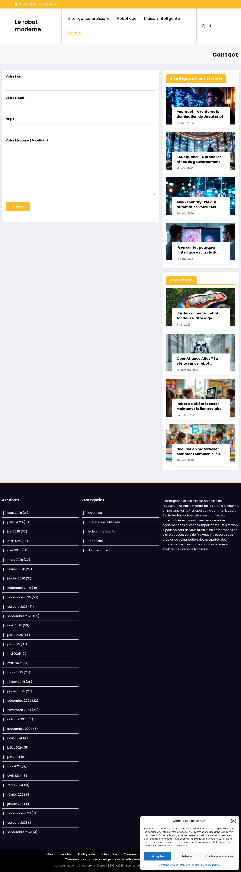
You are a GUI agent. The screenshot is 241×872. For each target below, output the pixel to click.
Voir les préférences (219, 856)
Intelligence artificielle (89, 18)
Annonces (95, 513)
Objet (10, 119)
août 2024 (14, 738)
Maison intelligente (162, 18)
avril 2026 (14, 550)
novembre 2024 (19, 710)
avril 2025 (14, 663)
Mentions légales (168, 865)
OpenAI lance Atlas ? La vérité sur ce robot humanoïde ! (197, 361)
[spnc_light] (211, 25)
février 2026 (16, 569)
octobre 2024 (17, 719)
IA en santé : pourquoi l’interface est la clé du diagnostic (197, 250)
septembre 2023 (19, 832)
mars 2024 (15, 785)
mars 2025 (15, 672)
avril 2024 (14, 776)
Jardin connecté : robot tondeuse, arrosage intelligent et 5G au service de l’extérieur (200, 316)
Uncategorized (99, 550)
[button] (233, 821)
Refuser (187, 856)
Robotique (127, 18)
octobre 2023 (17, 823)
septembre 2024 (19, 729)
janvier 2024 (16, 804)
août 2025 (14, 625)
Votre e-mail (15, 98)
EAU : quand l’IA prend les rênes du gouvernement (199, 159)
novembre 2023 (19, 813)
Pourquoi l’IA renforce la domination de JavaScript (200, 114)
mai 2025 (14, 654)
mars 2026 (15, 560)
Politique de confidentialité (97, 854)
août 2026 (14, 513)
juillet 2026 (15, 522)
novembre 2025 (19, 597)
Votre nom (14, 76)
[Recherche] (203, 26)
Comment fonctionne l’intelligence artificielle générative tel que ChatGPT (119, 859)
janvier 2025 (16, 691)
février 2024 (16, 794)
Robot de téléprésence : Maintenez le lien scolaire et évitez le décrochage (199, 406)
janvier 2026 (16, 578)
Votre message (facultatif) (27, 140)
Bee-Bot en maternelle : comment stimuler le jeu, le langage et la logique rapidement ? (201, 451)
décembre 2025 (19, 588)
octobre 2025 (17, 607)
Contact (76, 32)
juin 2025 (13, 644)
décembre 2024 (19, 700)
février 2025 (16, 682)
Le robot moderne (28, 25)
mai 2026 (14, 541)
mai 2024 (14, 766)
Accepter (157, 856)
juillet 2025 (15, 635)
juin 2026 (13, 531)
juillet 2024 (15, 747)
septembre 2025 (19, 616)
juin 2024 (13, 757)
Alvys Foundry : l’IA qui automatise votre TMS (196, 204)
